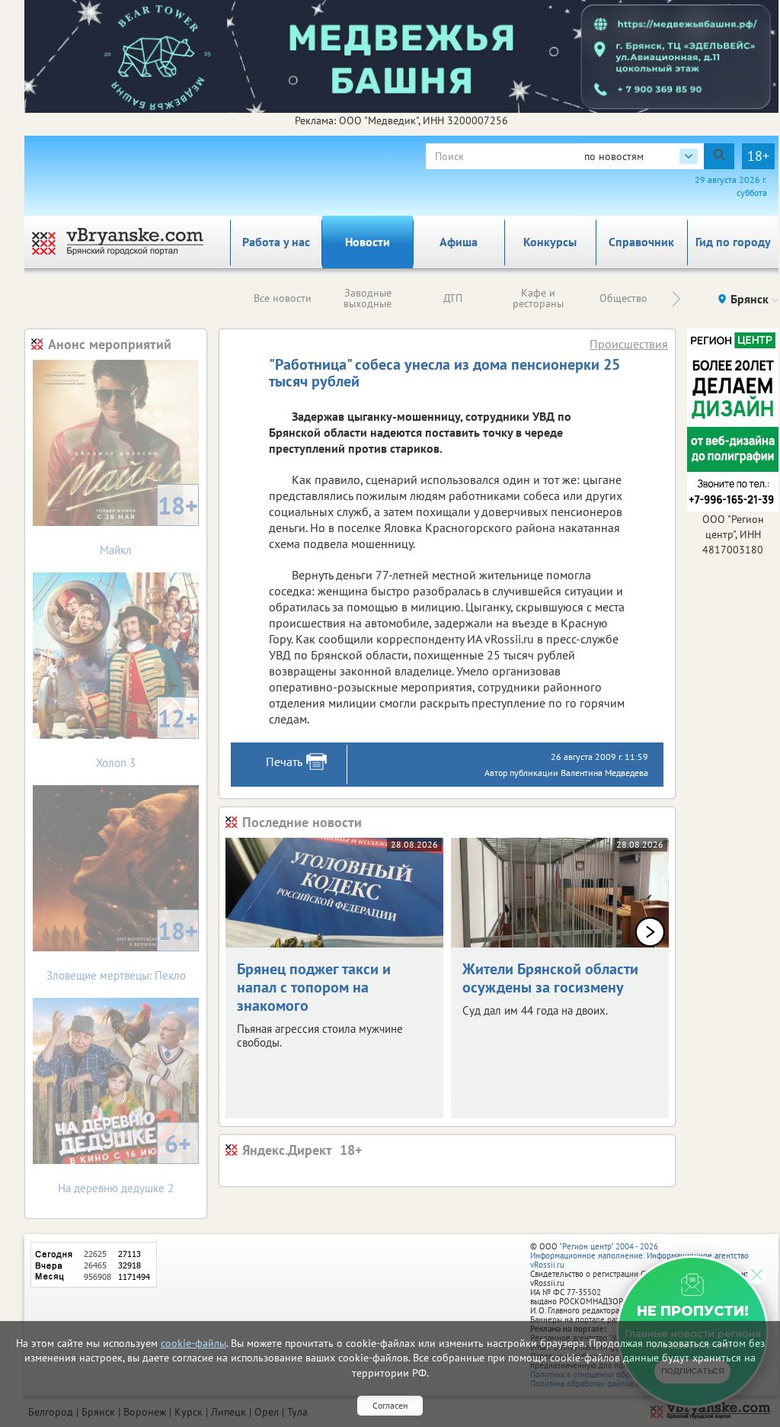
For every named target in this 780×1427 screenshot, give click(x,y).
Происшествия (629, 343)
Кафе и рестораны (538, 298)
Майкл (149, 523)
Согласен (390, 1405)
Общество (623, 298)
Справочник (641, 241)
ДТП (452, 298)
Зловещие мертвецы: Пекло (122, 949)
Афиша (459, 241)
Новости (367, 241)
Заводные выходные (368, 298)
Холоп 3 (147, 736)
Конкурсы (550, 241)
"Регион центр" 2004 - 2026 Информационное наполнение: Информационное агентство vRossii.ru (639, 1255)
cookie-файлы (193, 1343)
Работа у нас (276, 241)
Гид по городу (733, 241)
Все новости (283, 298)
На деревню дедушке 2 (124, 1161)
